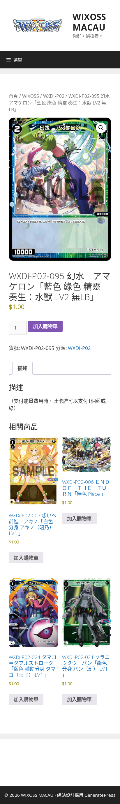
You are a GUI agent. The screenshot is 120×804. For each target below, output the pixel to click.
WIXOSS (30, 96)
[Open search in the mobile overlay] (114, 59)
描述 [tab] (22, 368)
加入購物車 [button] (26, 558)
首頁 (13, 96)
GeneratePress (100, 795)
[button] (101, 128)
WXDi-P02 (53, 96)
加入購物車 (45, 326)
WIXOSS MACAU (89, 22)
